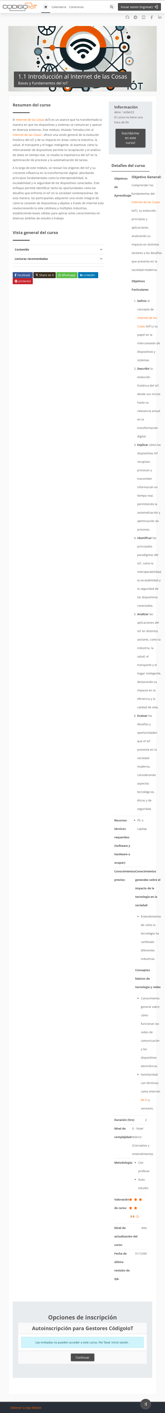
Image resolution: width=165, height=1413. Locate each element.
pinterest (25, 281)
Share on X (46, 275)
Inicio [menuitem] (45, 7)
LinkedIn (89, 275)
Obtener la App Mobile (25, 1408)
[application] (145, 1405)
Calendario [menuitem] (59, 7)
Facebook (24, 275)
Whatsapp (68, 275)
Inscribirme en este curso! (130, 138)
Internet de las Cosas (30, 120)
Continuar (82, 1357)
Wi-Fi (144, 1100)
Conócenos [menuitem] (76, 7)
